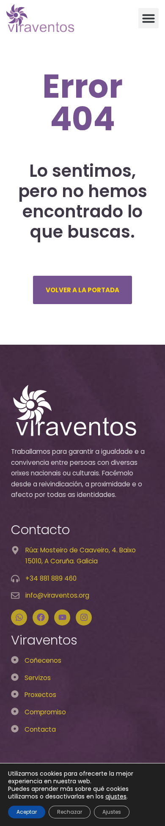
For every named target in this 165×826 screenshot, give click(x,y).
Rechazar (69, 811)
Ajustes (111, 811)
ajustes (115, 796)
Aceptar (26, 811)
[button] (148, 18)
